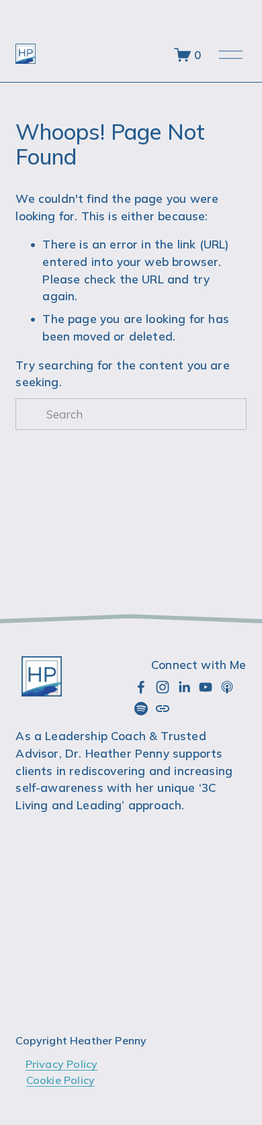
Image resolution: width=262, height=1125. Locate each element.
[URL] (162, 708)
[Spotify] (141, 708)
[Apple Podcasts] (227, 687)
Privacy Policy (61, 1064)
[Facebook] (141, 687)
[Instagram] (162, 687)
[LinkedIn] (184, 687)
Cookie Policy (60, 1080)
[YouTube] (205, 687)
